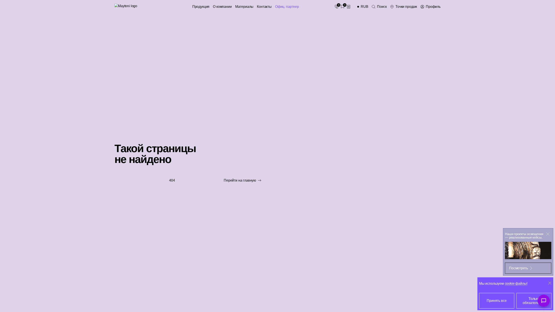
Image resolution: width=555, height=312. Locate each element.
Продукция (201, 6)
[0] (336, 6)
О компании (222, 6)
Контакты (264, 6)
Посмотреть (518, 268)
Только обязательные (534, 301)
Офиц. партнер (287, 6)
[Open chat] (544, 301)
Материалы (244, 6)
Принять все (496, 300)
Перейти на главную (240, 180)
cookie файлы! (516, 283)
